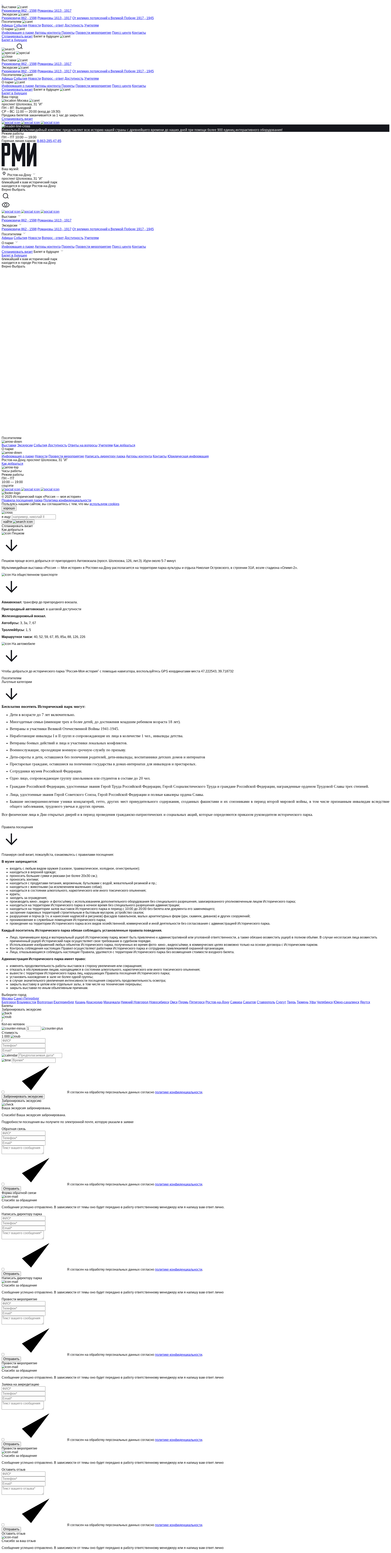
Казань (80, 1002)
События (20, 25)
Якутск (365, 1002)
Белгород (9, 1002)
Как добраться (12, 463)
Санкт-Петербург (26, 998)
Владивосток (26, 1002)
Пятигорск (197, 1002)
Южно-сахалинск (346, 1002)
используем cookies (104, 504)
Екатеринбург (64, 1002)
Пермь (183, 1002)
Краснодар (94, 1002)
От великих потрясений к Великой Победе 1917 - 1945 (113, 18)
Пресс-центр (121, 32)
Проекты (68, 32)
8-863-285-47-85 (49, 141)
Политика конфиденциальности (67, 500)
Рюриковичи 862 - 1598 (19, 10)
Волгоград (45, 1002)
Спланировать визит (17, 89)
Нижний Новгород (134, 1002)
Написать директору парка (105, 456)
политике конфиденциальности (178, 1092)
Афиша (7, 25)
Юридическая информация (188, 456)
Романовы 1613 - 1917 (54, 10)
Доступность (74, 25)
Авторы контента (48, 32)
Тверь (291, 1002)
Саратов (249, 1002)
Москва (7, 998)
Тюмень (303, 1002)
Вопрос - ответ (53, 25)
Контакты (139, 32)
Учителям (91, 25)
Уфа (312, 1002)
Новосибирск (159, 1002)
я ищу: (6, 517)
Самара (236, 1002)
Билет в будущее (14, 40)
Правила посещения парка (22, 500)
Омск (174, 1002)
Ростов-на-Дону (217, 1002)
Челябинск (325, 1002)
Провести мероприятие (93, 32)
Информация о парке (18, 32)
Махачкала (111, 1002)
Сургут (281, 1002)
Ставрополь (266, 1002)
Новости (34, 25)
